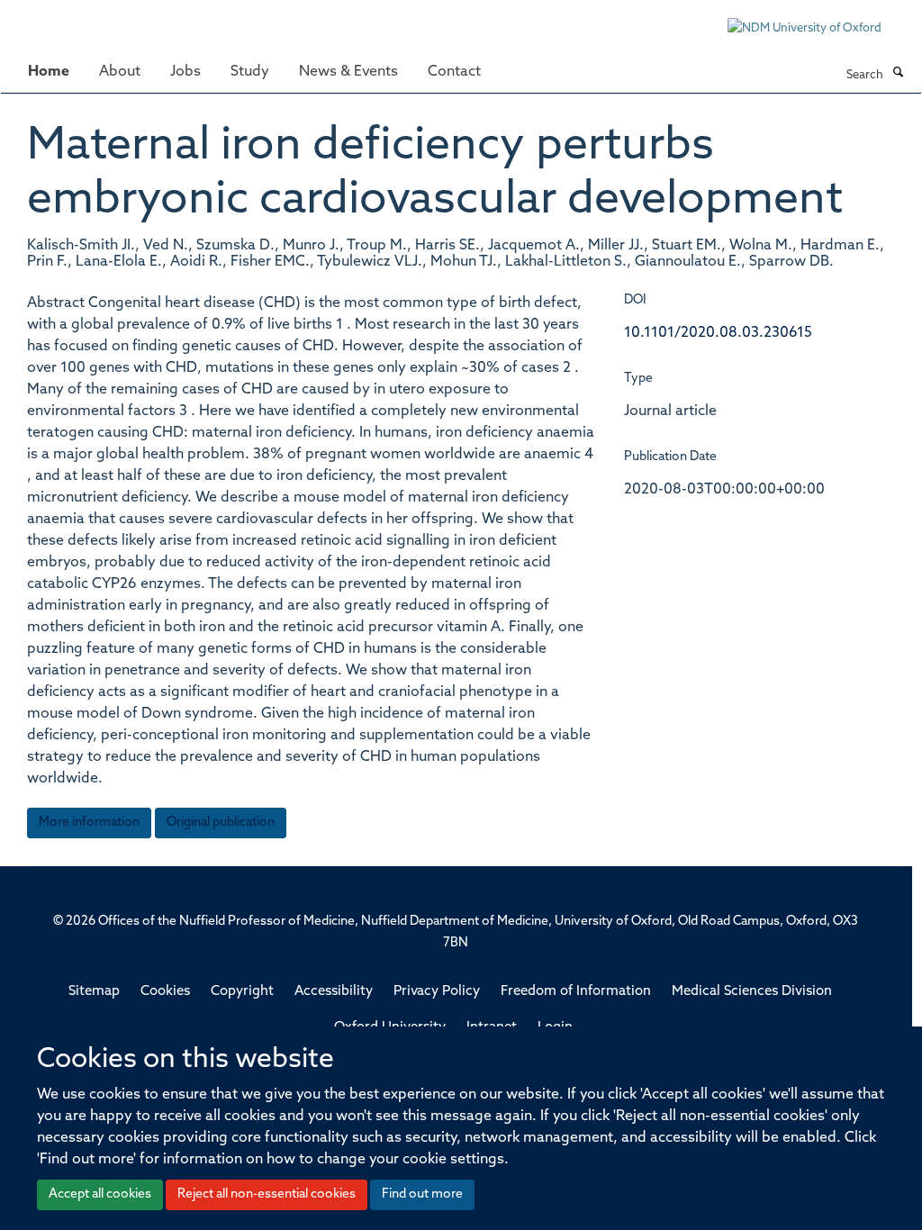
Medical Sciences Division (752, 992)
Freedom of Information (576, 992)
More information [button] (89, 822)
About (119, 72)
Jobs (185, 72)
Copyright (242, 992)
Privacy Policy (436, 992)
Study (249, 72)
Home (48, 72)
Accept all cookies (100, 1194)
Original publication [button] (221, 822)
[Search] (898, 74)
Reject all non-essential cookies (266, 1194)
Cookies (165, 992)
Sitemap (94, 992)
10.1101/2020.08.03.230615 (718, 333)
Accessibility (333, 992)
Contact (454, 72)
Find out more (422, 1194)
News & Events (348, 72)
